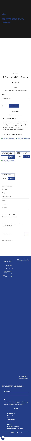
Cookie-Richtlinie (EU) (13, 426)
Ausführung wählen (11, 157)
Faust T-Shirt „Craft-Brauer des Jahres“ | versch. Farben (7, 153)
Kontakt (9, 424)
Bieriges (4, 192)
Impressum (10, 415)
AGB (8, 417)
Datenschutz (11, 413)
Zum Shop (4, 189)
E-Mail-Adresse (7, 391)
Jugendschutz (11, 419)
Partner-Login (11, 422)
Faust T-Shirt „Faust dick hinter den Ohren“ (23, 153)
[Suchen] (27, 234)
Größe (3, 94)
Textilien (4, 200)
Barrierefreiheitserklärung (15, 428)
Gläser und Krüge (6, 196)
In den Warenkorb (14, 105)
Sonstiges (4, 207)
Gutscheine (5, 204)
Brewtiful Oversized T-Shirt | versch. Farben (8, 175)
